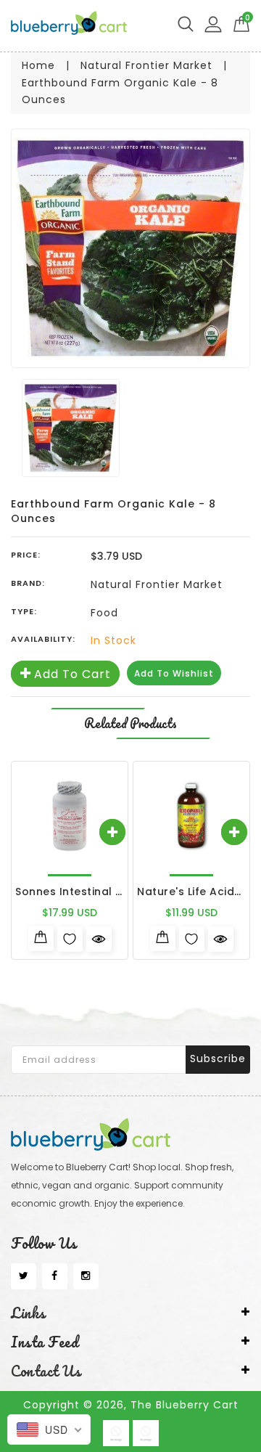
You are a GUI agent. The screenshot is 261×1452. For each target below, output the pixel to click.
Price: (26, 554)
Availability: (43, 639)
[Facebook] (54, 1276)
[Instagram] (86, 1276)
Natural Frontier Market (146, 65)
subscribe (218, 1058)
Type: (24, 611)
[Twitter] (23, 1276)
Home (38, 65)
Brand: (28, 583)
